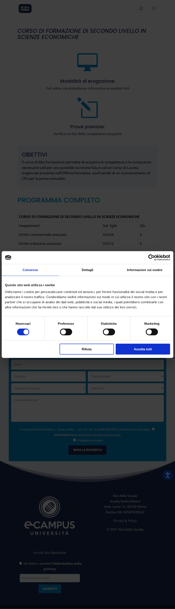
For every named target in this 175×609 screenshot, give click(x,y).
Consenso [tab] (30, 270)
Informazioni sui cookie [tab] (144, 270)
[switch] (66, 332)
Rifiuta (87, 349)
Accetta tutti (143, 349)
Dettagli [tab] (87, 270)
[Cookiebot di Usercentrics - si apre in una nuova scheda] (151, 257)
